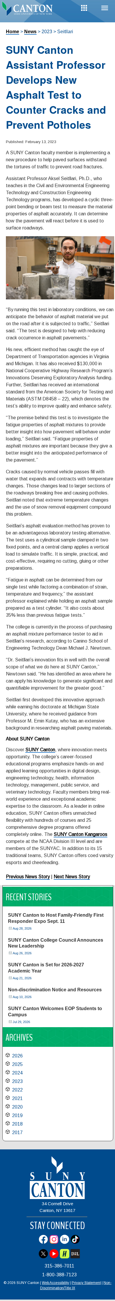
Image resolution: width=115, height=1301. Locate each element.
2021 (17, 1098)
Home (12, 31)
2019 (17, 1115)
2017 (17, 1132)
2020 (17, 1106)
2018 (17, 1123)
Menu (104, 8)
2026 (17, 1055)
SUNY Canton (40, 749)
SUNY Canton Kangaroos (80, 834)
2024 (17, 1072)
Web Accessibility (55, 1283)
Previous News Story (28, 876)
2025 (17, 1064)
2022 (17, 1089)
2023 (17, 1081)
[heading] (29, 10)
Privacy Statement (86, 1283)
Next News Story (72, 876)
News (30, 31)
